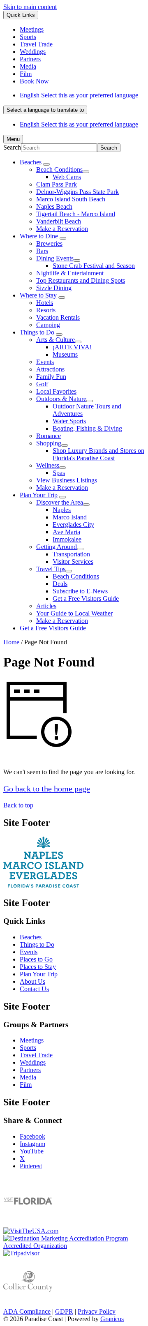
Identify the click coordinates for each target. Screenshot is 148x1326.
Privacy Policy (97, 1311)
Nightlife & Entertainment (70, 273)
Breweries (49, 243)
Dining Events (55, 258)
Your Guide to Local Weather (74, 613)
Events (45, 361)
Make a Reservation (62, 228)
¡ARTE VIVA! (72, 347)
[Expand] (46, 164)
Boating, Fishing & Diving (87, 428)
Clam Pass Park (56, 184)
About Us (32, 981)
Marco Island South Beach (70, 199)
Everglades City (73, 524)
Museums (65, 354)
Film (26, 1084)
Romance (48, 435)
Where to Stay (38, 295)
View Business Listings (66, 480)
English (79, 95)
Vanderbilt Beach (58, 221)
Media (28, 1077)
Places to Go (36, 959)
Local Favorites (56, 391)
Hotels (44, 302)
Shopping (48, 443)
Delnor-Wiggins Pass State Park (77, 191)
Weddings (33, 1062)
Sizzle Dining (54, 287)
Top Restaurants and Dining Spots (80, 280)
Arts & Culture (55, 339)
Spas (59, 472)
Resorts (46, 310)
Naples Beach (54, 206)
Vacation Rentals (58, 317)
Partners (30, 1069)
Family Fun (51, 376)
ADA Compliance (27, 1311)
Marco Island (70, 517)
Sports (28, 1047)
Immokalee (67, 539)
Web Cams (67, 176)
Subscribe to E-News (80, 591)
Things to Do (37, 332)
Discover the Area (59, 502)
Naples (62, 509)
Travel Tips (50, 568)
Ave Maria (66, 531)
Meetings (32, 1040)
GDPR (64, 1311)
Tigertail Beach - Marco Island (75, 213)
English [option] (79, 124)
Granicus (112, 1318)
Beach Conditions (59, 169)
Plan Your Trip (39, 494)
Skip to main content (30, 6)
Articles (46, 605)
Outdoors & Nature (61, 398)
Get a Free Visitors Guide (86, 598)
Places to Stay (38, 966)
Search (12, 147)
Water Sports (69, 420)
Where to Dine (39, 236)
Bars (42, 250)
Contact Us (34, 988)
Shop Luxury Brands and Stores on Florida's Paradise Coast (98, 454)
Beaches (31, 937)
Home (11, 642)
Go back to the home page (46, 788)
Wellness (47, 465)
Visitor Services (73, 561)
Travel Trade (36, 1055)
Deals (60, 583)
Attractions (50, 369)
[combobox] (45, 110)
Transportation (71, 554)
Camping (48, 324)
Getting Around (56, 546)
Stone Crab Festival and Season (94, 265)
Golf (42, 384)
